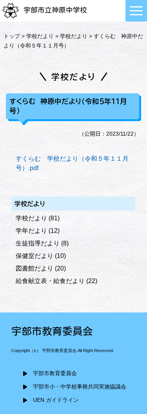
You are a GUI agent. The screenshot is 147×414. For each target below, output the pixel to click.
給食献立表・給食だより (50, 281)
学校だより (40, 36)
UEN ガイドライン (56, 400)
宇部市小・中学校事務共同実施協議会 (79, 387)
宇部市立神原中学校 (55, 10)
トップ (12, 36)
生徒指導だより (38, 243)
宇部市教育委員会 (55, 373)
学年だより (31, 230)
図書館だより (34, 268)
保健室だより (34, 255)
